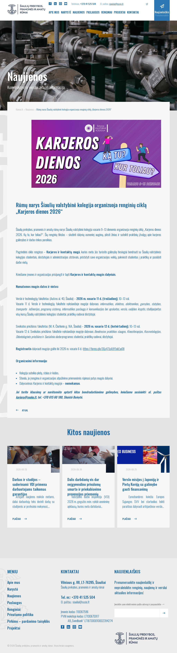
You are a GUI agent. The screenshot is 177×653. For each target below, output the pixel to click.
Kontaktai (133, 12)
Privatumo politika (20, 614)
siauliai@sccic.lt (116, 4)
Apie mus (54, 12)
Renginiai (106, 12)
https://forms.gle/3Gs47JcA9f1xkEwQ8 (103, 348)
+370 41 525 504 (88, 4)
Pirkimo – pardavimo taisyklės (28, 621)
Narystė (66, 12)
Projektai (119, 12)
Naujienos (79, 12)
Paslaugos (93, 12)
